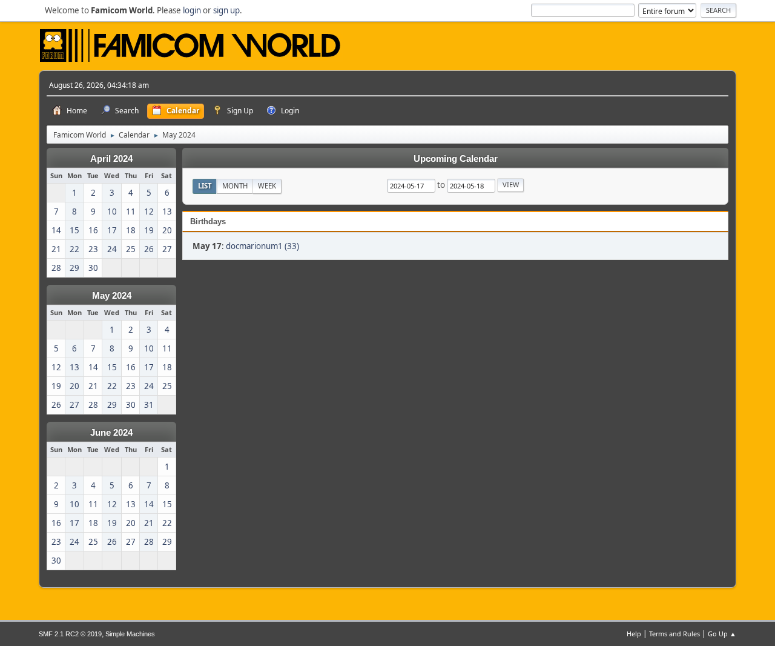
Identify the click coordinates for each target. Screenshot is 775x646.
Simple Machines (130, 634)
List (205, 185)
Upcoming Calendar (456, 159)
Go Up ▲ (722, 633)
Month (235, 185)
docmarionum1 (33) (262, 246)
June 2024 (111, 433)
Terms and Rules (674, 633)
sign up (226, 10)
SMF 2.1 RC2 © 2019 (70, 634)
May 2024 (111, 296)
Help (634, 633)
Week (267, 185)
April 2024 (111, 159)
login (192, 10)
